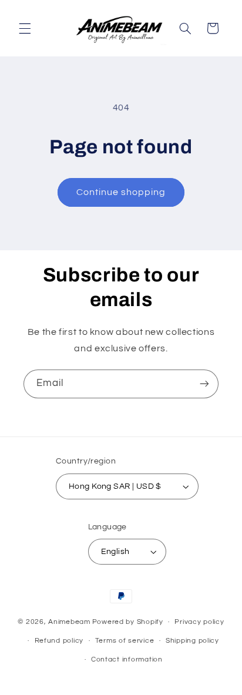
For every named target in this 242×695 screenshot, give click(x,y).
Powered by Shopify (127, 622)
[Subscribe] (204, 384)
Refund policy (59, 640)
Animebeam (69, 622)
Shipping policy (192, 640)
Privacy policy (199, 622)
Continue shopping (121, 192)
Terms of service (124, 640)
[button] (24, 28)
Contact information (127, 659)
